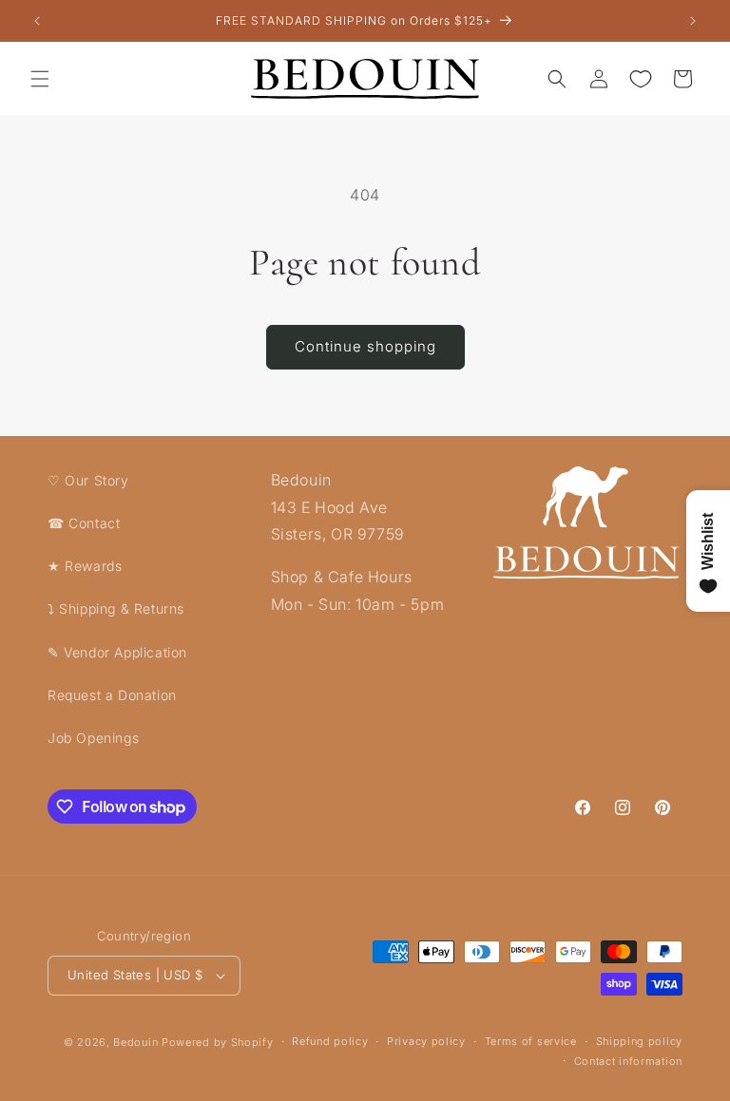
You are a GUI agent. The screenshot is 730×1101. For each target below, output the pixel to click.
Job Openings (93, 738)
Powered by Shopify (218, 1042)
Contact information (628, 1061)
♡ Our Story (88, 480)
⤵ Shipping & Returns (116, 608)
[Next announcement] (693, 21)
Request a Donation (112, 695)
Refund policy (330, 1041)
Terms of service (531, 1041)
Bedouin (135, 1042)
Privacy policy (426, 1041)
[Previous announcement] (37, 21)
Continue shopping (365, 346)
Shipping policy (639, 1041)
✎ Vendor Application (117, 652)
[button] (40, 79)
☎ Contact (84, 523)
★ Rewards (85, 566)
